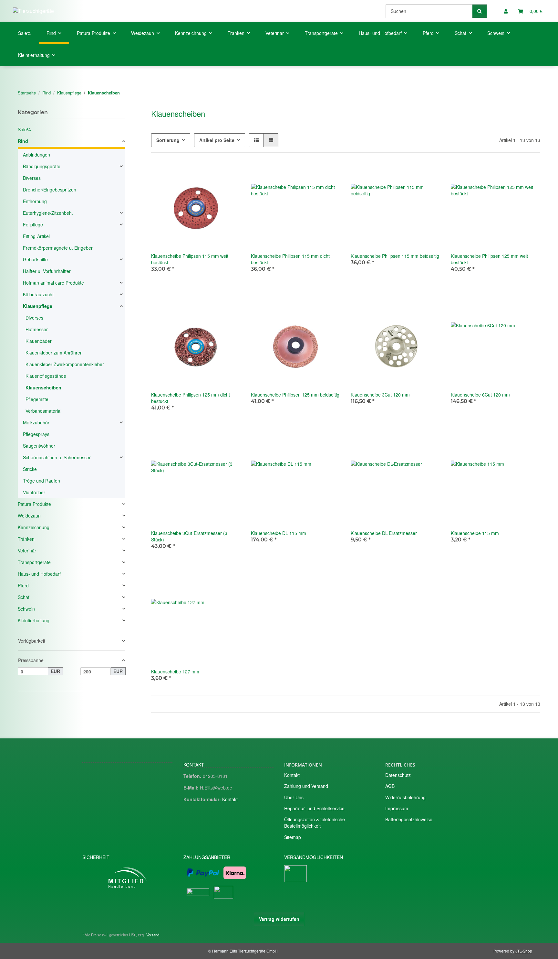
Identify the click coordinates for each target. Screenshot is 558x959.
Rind (23, 141)
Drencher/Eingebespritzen (49, 189)
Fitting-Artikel (36, 236)
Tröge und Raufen (41, 480)
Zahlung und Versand (306, 786)
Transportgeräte (34, 562)
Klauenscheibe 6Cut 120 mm (480, 394)
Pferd (23, 585)
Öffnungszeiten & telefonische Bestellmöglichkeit (314, 822)
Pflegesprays (36, 434)
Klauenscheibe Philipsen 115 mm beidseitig (395, 256)
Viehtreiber (34, 492)
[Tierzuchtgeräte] (33, 11)
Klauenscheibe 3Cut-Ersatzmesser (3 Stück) (189, 536)
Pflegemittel (37, 399)
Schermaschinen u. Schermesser (57, 457)
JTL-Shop (523, 951)
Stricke (30, 469)
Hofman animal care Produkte (53, 282)
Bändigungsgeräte (41, 166)
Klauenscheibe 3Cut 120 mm (380, 394)
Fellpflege (33, 224)
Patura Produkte (34, 504)
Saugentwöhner (39, 445)
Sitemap (292, 837)
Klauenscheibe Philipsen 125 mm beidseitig (295, 394)
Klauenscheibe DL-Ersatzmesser (384, 533)
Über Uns (294, 797)
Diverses (32, 178)
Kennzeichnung (33, 527)
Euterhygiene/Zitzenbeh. (48, 213)
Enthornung (35, 201)
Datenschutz (398, 775)
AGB (390, 786)
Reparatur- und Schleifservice (314, 808)
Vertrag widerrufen (279, 919)
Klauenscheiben (43, 387)
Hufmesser (37, 329)
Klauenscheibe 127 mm (175, 671)
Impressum (396, 808)
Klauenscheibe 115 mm (475, 533)
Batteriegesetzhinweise (408, 819)
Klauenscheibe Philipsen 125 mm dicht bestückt (190, 397)
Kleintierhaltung (33, 620)
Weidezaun (29, 515)
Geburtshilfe (35, 259)
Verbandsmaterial (43, 411)
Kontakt (230, 799)
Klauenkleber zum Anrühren (54, 352)
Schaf (23, 597)
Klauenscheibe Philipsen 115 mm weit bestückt (189, 259)
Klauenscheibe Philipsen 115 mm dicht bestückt (290, 259)
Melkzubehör (36, 422)
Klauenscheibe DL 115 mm (278, 533)
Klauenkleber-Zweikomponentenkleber (65, 364)
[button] (506, 11)
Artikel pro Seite (216, 140)
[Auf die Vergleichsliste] (229, 174)
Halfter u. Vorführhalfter (47, 271)
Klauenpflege (37, 306)
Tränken (26, 539)
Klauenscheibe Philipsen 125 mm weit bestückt (489, 259)
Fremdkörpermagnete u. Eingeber (58, 248)
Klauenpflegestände (46, 376)
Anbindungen (36, 154)
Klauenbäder (39, 341)
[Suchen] (479, 11)
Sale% (24, 129)
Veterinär (27, 550)
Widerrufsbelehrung (405, 797)
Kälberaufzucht (38, 294)
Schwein (26, 608)
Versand (152, 934)
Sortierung (168, 140)
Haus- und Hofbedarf (39, 574)
